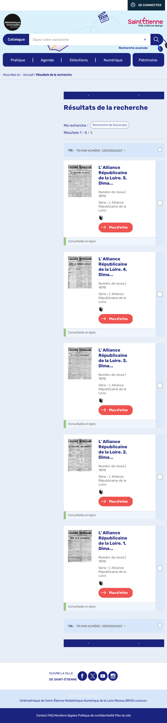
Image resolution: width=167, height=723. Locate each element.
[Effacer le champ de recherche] (145, 39)
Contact (41, 715)
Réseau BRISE (124, 700)
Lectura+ (141, 700)
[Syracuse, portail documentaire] (12, 22)
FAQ (50, 715)
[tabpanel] (83, 370)
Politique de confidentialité (96, 715)
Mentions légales (65, 715)
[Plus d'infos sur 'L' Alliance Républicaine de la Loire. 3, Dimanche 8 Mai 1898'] (80, 363)
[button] (18, 60)
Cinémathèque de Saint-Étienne (42, 700)
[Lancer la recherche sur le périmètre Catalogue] (156, 39)
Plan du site (123, 715)
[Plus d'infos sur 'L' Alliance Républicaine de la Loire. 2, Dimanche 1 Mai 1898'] (80, 455)
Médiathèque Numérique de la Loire (89, 700)
